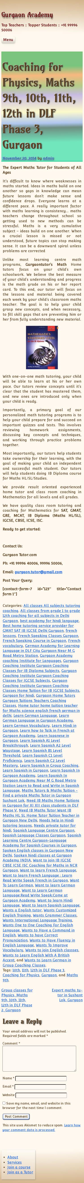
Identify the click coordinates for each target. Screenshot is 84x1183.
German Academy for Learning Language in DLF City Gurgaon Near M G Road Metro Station (41, 651)
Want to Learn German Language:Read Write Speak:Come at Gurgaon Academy (35, 895)
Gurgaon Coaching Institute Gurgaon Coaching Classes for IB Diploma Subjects (40, 666)
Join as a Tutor (20, 1172)
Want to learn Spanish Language (51, 905)
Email (8, 1086)
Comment (11, 1043)
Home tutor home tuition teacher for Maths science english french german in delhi (41, 710)
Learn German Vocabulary (26, 725)
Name (8, 1078)
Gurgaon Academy (27, 14)
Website (8, 1095)
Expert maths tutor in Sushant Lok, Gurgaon (67, 995)
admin (48, 158)
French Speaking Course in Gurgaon (34, 641)
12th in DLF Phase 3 (47, 970)
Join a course (18, 1167)
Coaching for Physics (21, 975)
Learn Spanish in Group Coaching (49, 765)
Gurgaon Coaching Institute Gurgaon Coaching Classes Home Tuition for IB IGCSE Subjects (41, 685)
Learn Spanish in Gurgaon (25, 770)
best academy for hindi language (49, 621)
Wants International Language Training (37, 920)
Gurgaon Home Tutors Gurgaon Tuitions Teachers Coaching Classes (39, 700)
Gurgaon (49, 975)
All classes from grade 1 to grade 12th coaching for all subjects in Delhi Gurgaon (41, 616)
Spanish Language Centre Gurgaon (43, 830)
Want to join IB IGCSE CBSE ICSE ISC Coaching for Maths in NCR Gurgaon (40, 865)
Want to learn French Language (48, 870)
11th (25, 970)
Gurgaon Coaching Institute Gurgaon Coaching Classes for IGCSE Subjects (40, 676)
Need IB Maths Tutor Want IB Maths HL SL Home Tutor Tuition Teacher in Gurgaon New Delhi (41, 815)
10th (16, 970)
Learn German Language (35, 715)
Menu (8, 40)
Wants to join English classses (51, 950)
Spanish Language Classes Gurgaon (34, 835)
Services (14, 1162)
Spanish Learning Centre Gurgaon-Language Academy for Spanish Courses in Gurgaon (42, 840)
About (12, 1157)
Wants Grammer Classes (55, 915)
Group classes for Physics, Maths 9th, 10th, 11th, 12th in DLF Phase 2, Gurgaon (17, 1000)
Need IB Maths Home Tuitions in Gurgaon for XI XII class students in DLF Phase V (41, 805)
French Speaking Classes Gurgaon (48, 636)
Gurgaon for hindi (18, 695)
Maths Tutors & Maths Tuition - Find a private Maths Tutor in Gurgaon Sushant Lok (40, 795)
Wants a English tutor (22, 910)
